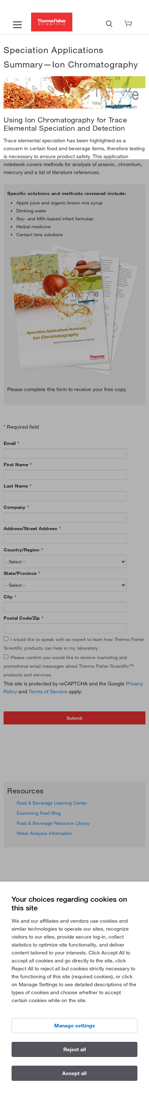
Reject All (74, 1049)
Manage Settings (74, 1025)
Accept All (74, 1073)
